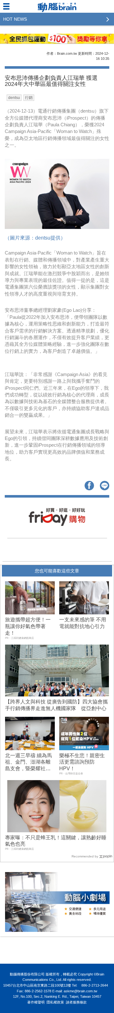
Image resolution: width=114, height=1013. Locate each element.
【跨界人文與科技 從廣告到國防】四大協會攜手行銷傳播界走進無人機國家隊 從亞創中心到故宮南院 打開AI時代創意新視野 (56, 708)
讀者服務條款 (76, 1002)
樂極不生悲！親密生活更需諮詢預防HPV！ (82, 762)
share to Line (104, 485)
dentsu (14, 97)
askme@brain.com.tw (80, 991)
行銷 (29, 97)
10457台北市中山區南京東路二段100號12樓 (37, 985)
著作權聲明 (36, 1002)
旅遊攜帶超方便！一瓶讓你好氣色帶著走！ (28, 626)
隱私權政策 (55, 1002)
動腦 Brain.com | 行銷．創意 (57, 6)
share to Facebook (89, 485)
